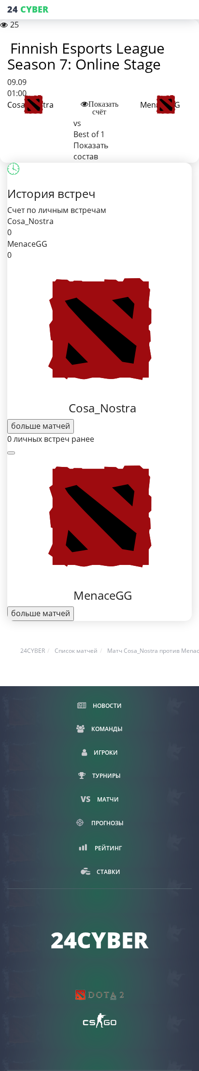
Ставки (107, 872)
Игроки (105, 752)
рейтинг (107, 848)
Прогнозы (107, 823)
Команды (106, 729)
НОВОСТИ (106, 706)
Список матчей (76, 651)
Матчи (107, 799)
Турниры (106, 776)
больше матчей (40, 426)
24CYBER (32, 651)
